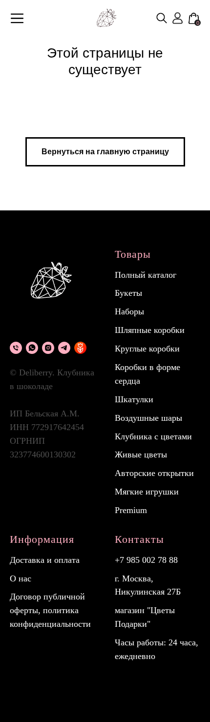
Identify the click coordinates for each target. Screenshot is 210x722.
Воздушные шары (148, 418)
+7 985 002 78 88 (146, 560)
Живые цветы (141, 454)
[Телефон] (16, 348)
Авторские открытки (154, 473)
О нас (20, 578)
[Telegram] (64, 348)
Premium (131, 510)
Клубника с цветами (153, 436)
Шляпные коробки (150, 330)
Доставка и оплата (45, 560)
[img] (161, 18)
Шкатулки (134, 399)
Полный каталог (145, 275)
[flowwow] (80, 348)
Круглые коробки (147, 348)
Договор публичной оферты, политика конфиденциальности (50, 610)
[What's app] (32, 348)
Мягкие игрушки (147, 491)
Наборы (129, 311)
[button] (17, 18)
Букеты (128, 293)
